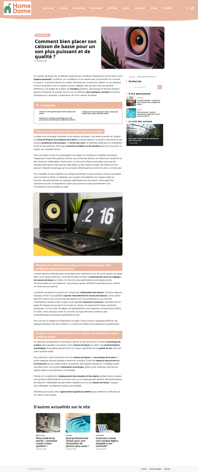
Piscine (69, 435)
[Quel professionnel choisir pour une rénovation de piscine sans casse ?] (78, 423)
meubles (74, 89)
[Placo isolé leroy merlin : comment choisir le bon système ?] (48, 423)
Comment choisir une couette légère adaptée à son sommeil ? (107, 442)
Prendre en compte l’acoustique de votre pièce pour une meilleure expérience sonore (57, 119)
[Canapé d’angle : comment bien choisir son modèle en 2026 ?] (131, 101)
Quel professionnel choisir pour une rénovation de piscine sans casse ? (77, 442)
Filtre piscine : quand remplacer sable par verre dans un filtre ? (148, 114)
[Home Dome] (17, 8)
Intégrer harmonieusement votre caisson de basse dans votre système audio (100, 112)
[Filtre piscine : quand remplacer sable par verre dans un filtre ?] (131, 113)
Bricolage (40, 435)
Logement (100, 435)
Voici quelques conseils (97, 92)
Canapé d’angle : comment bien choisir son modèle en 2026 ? (148, 102)
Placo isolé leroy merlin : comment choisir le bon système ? (46, 442)
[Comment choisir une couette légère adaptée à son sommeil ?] (108, 423)
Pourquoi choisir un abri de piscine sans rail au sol (144, 139)
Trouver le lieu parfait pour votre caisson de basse (57, 112)
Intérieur (140, 97)
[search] (187, 8)
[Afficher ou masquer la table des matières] (88, 105)
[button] (161, 77)
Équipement (42, 35)
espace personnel (43, 79)
